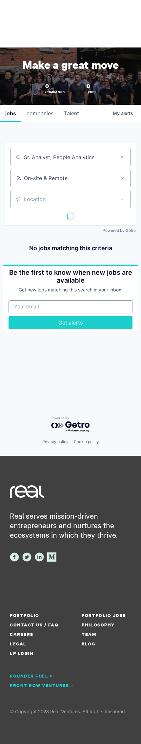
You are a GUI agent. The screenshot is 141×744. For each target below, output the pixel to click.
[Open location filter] (122, 199)
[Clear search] (122, 157)
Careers (21, 634)
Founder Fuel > (31, 676)
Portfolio (24, 615)
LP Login (21, 653)
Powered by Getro (119, 230)
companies (40, 113)
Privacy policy (55, 441)
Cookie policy (86, 441)
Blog (88, 644)
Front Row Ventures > (41, 685)
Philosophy (98, 625)
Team (89, 634)
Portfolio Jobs (104, 615)
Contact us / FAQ (34, 625)
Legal (18, 644)
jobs (10, 113)
